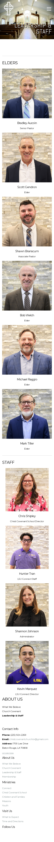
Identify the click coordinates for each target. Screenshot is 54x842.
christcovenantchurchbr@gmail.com (28, 739)
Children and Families (13, 796)
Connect (6, 788)
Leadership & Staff (11, 772)
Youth (5, 805)
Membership (9, 776)
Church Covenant (11, 711)
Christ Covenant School (14, 792)
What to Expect (10, 817)
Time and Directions (12, 821)
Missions (6, 801)
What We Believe (11, 707)
